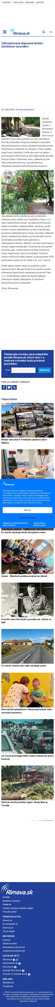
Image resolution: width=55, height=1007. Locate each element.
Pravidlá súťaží (10, 912)
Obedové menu (10, 943)
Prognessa (8, 986)
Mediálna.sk (8, 982)
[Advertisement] (27, 76)
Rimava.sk (7, 920)
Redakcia (7, 904)
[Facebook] (4, 387)
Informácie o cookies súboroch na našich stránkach (15, 524)
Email (7, 370)
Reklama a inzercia (11, 901)
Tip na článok (9, 931)
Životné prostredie (24, 109)
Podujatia (18, 2)
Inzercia (6, 940)
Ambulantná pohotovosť (14, 947)
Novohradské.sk (10, 924)
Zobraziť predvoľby (27, 517)
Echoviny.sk (8, 927)
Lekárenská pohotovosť (14, 951)
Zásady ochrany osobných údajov (39, 524)
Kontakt (40, 2)
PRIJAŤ (27, 510)
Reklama (29, 2)
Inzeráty (7, 2)
